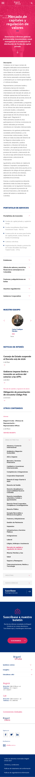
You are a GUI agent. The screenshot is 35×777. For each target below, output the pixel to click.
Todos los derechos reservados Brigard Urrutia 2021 (16, 760)
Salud (9, 557)
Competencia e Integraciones (17, 472)
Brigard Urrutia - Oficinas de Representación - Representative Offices (13, 423)
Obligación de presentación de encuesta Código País (16, 393)
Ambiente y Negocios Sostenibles (14, 452)
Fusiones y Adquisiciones (16, 518)
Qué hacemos (9, 16)
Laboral (9, 539)
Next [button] (30, 320)
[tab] (17, 216)
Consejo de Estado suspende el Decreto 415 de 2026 (17, 357)
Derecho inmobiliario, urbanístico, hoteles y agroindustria (14, 498)
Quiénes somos (9, 665)
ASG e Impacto (12, 457)
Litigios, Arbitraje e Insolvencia (18, 543)
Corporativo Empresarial (15, 476)
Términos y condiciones (11, 765)
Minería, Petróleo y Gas (15, 553)
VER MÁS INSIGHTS (9, 433)
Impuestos (10, 526)
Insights (6, 670)
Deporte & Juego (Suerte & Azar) (16, 480)
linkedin (17, 734)
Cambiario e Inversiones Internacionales (15, 467)
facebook (5, 734)
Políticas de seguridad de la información (16, 772)
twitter (11, 734)
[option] (17, 326)
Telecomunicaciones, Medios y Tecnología (17, 565)
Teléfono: (6, 688)
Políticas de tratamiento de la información (17, 768)
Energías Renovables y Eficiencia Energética (15, 513)
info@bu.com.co (10, 745)
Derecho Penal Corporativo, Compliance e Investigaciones (17, 504)
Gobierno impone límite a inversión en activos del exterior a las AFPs (15, 374)
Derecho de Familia (13, 485)
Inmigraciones (12, 536)
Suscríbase (10, 590)
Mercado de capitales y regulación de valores (13, 18)
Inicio (1, 16)
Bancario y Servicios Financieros (14, 461)
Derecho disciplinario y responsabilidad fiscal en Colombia (15, 490)
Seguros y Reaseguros (14, 560)
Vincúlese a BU (8, 674)
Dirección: (6, 686)
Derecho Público (13, 509)
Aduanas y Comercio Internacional (14, 446)
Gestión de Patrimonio (15, 522)
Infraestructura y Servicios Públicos (16, 531)
